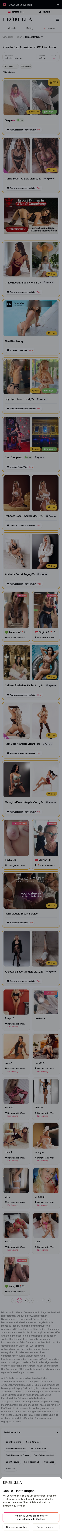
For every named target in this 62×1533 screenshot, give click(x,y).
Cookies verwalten (16, 1527)
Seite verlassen (45, 1527)
